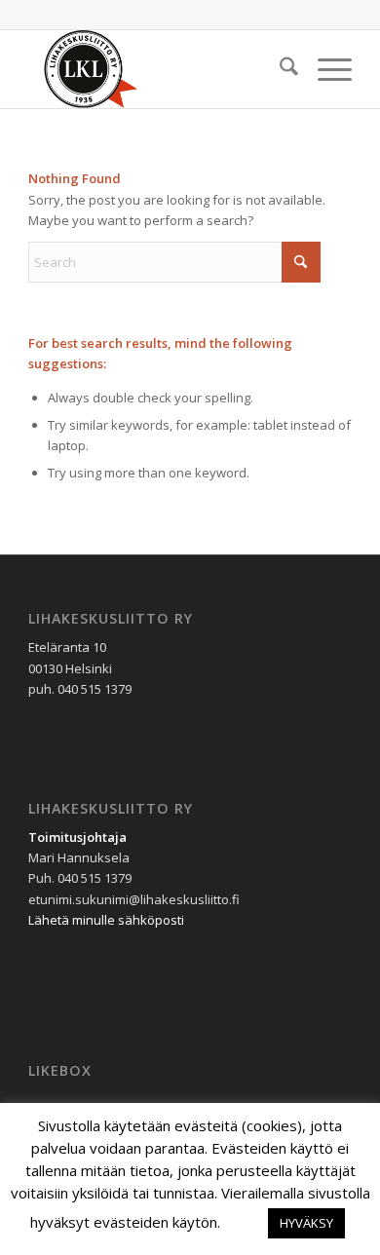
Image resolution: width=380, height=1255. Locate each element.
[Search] (279, 69)
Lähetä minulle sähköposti (106, 920)
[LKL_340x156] (157, 69)
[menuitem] (279, 69)
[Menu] (325, 69)
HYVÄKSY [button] (306, 1223)
